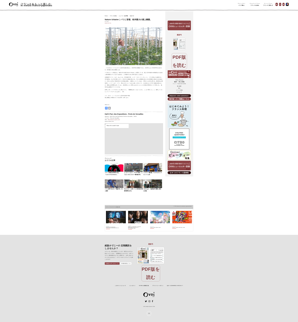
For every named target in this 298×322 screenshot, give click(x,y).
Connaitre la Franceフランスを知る (255, 4)
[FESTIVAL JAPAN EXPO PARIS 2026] (155, 230)
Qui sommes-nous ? (175, 285)
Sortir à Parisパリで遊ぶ (241, 4)
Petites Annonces (179, 81)
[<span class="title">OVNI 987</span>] (179, 44)
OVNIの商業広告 (144, 285)
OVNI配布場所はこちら (126, 263)
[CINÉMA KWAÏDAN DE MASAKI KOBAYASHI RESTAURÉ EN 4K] (112, 230)
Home (106, 15)
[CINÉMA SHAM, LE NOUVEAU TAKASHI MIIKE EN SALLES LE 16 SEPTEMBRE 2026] (134, 230)
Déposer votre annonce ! (179, 96)
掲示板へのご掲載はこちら (179, 99)
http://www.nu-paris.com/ (114, 119)
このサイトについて (120, 285)
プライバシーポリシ (158, 285)
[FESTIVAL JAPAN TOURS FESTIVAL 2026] (178, 230)
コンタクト (132, 285)
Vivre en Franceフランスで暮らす (268, 4)
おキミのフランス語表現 (179, 173)
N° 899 (107, 21)
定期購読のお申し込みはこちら (112, 263)
